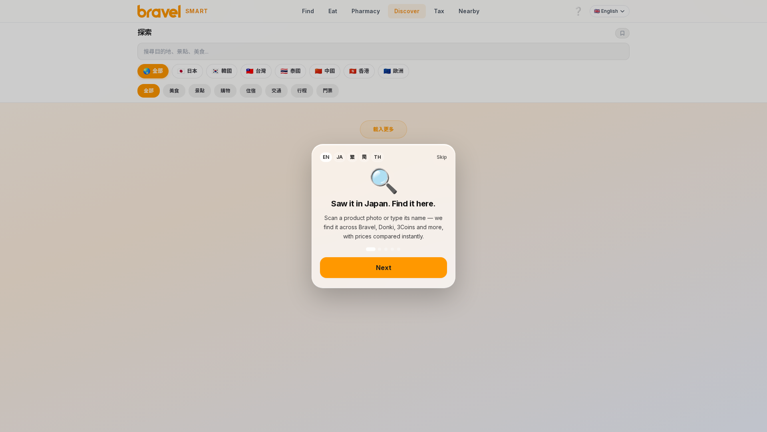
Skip (442, 157)
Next (383, 268)
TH (377, 157)
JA (339, 157)
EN (326, 157)
